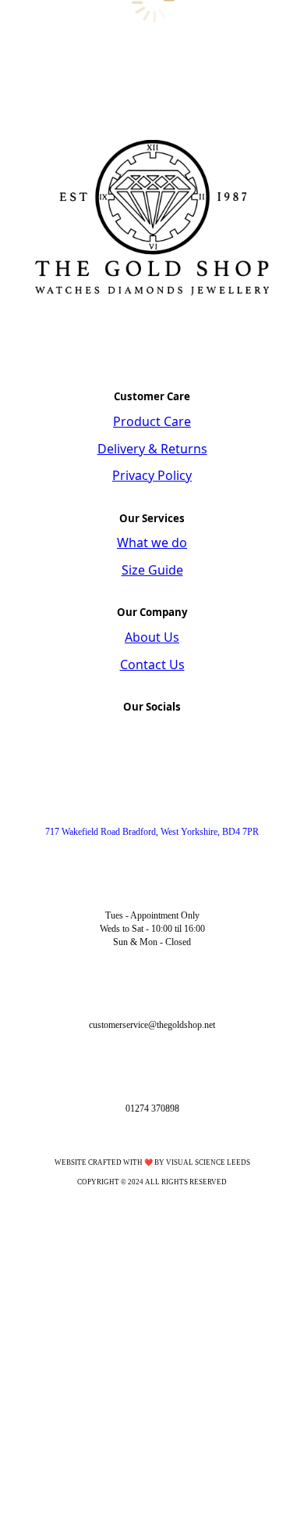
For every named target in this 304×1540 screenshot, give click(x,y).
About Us (152, 637)
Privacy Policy (152, 475)
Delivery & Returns (152, 448)
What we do (152, 542)
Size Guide (152, 569)
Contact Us (152, 664)
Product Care (152, 421)
